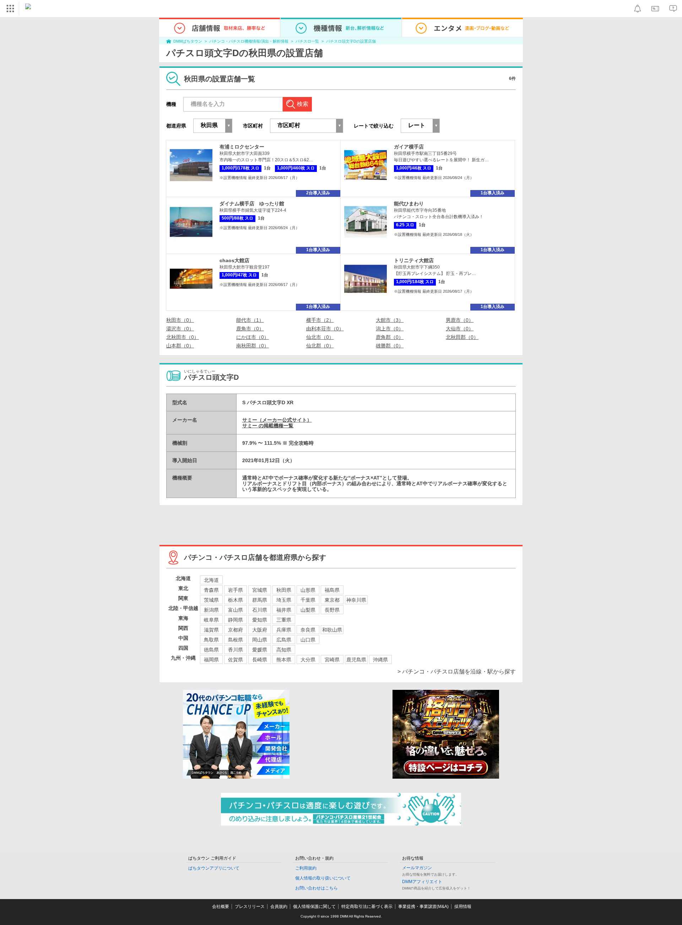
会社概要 (220, 906)
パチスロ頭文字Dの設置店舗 (351, 41)
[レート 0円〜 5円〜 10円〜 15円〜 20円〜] (420, 126)
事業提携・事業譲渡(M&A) (423, 906)
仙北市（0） (320, 337)
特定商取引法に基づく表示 (367, 906)
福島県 (332, 590)
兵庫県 (283, 630)
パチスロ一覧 (307, 41)
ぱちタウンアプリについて (213, 868)
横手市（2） (320, 320)
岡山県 (259, 640)
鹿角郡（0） (390, 337)
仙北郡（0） (320, 345)
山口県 (308, 640)
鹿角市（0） (250, 328)
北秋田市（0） (182, 337)
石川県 (259, 610)
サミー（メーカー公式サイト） (277, 420)
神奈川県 (356, 600)
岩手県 (235, 590)
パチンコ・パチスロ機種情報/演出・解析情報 (248, 41)
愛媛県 (259, 650)
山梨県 (308, 610)
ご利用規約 (305, 868)
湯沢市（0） (180, 328)
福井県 (283, 610)
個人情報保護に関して (314, 906)
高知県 (283, 650)
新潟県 (211, 610)
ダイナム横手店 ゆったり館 (252, 203)
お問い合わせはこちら (316, 888)
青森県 (211, 590)
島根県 (235, 640)
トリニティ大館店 (414, 260)
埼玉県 (283, 600)
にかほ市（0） (252, 337)
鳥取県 (211, 640)
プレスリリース (250, 906)
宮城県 (259, 590)
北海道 (211, 580)
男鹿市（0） (459, 320)
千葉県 (308, 600)
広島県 (283, 640)
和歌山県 (332, 630)
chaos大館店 (234, 260)
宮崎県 (332, 659)
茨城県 (211, 600)
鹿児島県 (356, 659)
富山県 (235, 610)
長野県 (332, 610)
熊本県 (283, 659)
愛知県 (259, 620)
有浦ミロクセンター (242, 147)
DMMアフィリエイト (422, 881)
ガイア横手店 (409, 147)
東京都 (332, 600)
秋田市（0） (180, 320)
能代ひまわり (409, 203)
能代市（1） (250, 320)
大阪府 (259, 630)
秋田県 (283, 590)
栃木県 (235, 600)
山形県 (308, 590)
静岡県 (235, 620)
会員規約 (278, 906)
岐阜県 (211, 620)
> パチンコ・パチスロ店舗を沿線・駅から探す (456, 672)
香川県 (235, 650)
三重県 (283, 620)
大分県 (308, 659)
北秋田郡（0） (462, 337)
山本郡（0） (180, 345)
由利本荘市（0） (325, 328)
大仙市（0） (459, 328)
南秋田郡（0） (252, 345)
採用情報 (462, 906)
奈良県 (308, 630)
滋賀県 (211, 630)
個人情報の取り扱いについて (323, 878)
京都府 (235, 630)
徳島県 (211, 650)
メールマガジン (417, 867)
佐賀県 (235, 659)
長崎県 (259, 659)
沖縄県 (380, 659)
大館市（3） (390, 320)
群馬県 (259, 600)
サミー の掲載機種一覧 (267, 425)
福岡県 (211, 659)
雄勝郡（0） (390, 345)
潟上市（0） (390, 328)
